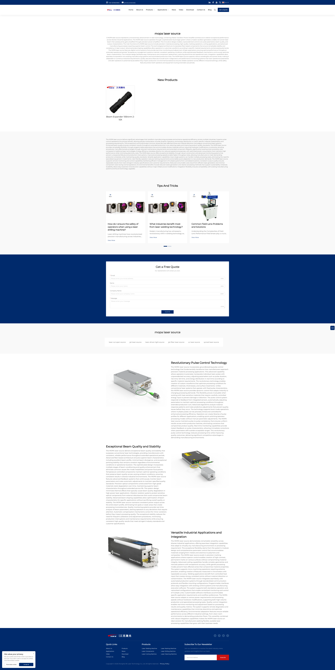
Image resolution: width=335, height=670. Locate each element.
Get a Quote (223, 10)
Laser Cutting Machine (149, 654)
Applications (162, 10)
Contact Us (201, 10)
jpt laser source (136, 342)
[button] (165, 246)
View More (111, 240)
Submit (167, 312)
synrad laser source (211, 342)
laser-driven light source (154, 342)
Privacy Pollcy (164, 664)
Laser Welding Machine (149, 648)
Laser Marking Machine (168, 648)
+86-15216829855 (114, 3)
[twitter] (220, 2)
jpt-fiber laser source (176, 342)
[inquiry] (332, 328)
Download (190, 10)
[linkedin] (210, 2)
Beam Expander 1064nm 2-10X (120, 118)
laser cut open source (117, 342)
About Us (139, 10)
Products (149, 10)
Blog (210, 10)
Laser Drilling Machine (168, 651)
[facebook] (213, 2)
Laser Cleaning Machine (169, 654)
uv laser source (194, 342)
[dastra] (115, 9)
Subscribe (223, 657)
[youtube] (216, 2)
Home (131, 10)
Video (181, 10)
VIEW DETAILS (120, 100)
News (174, 10)
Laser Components (148, 651)
